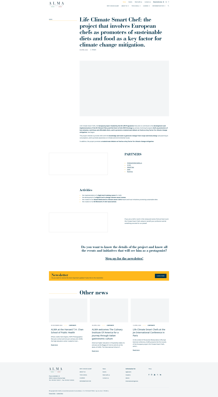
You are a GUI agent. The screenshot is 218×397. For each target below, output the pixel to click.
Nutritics (130, 172)
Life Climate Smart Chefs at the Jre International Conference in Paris (149, 332)
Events (130, 2)
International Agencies (132, 381)
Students (128, 375)
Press (150, 369)
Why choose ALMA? (113, 6)
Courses (145, 6)
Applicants (128, 372)
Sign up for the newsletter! (124, 258)
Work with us (138, 2)
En (166, 2)
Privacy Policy (52, 393)
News (124, 2)
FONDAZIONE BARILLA (134, 163)
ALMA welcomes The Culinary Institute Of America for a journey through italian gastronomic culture (107, 334)
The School (135, 6)
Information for (158, 6)
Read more (54, 345)
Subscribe (161, 276)
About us (124, 6)
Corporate (72, 325)
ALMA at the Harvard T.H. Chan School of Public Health (67, 331)
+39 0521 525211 (56, 380)
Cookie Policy (60, 393)
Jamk (128, 169)
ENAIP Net (130, 167)
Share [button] (94, 50)
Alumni (127, 378)
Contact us (148, 2)
